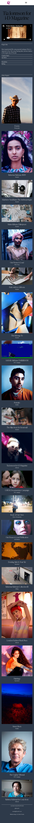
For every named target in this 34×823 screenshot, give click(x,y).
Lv (8, 2)
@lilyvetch (17, 808)
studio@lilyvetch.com (17, 811)
